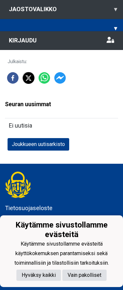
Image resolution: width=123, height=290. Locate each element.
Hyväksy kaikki (39, 275)
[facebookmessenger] (60, 78)
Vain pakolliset (84, 275)
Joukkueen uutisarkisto (38, 144)
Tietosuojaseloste (28, 208)
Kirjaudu (23, 40)
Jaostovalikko (63, 9)
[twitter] (28, 78)
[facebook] (13, 78)
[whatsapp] (44, 78)
